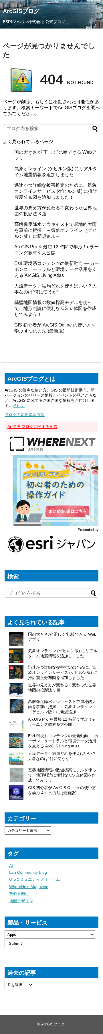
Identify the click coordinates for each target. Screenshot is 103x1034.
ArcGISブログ (21, 11)
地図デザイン (21, 901)
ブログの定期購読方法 (25, 414)
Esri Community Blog (28, 872)
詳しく (19, 405)
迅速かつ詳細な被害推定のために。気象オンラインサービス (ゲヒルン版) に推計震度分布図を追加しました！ (55, 191)
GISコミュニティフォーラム (34, 879)
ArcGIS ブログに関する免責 (32, 426)
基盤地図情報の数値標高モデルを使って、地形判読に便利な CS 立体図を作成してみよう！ (55, 308)
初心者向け (19, 893)
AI (11, 865)
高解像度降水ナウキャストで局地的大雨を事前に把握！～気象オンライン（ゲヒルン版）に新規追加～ (55, 230)
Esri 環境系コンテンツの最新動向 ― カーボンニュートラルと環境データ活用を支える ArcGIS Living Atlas (56, 269)
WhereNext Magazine (28, 886)
